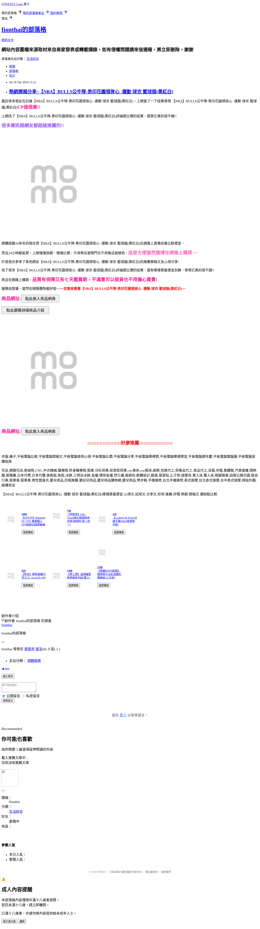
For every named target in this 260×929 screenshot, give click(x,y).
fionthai (7, 625)
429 (24, 570)
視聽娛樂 (34, 661)
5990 (24, 514)
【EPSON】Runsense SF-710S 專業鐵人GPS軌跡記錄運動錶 (33, 521)
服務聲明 (166, 871)
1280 (69, 570)
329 (114, 514)
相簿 (12, 66)
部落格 (13, 71)
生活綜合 (33, 58)
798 (69, 510)
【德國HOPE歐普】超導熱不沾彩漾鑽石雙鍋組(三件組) (109, 574)
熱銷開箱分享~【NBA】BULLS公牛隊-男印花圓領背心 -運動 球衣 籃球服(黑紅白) (91, 91)
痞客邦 (29, 649)
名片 (12, 75)
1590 (100, 567)
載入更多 (8, 676)
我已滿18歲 (9, 921)
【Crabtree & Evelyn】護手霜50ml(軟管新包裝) (124, 521)
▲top (5, 668)
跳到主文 (8, 40)
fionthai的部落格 (24, 29)
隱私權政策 (151, 871)
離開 (22, 921)
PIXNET (101, 871)
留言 (39, 649)
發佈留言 (8, 700)
